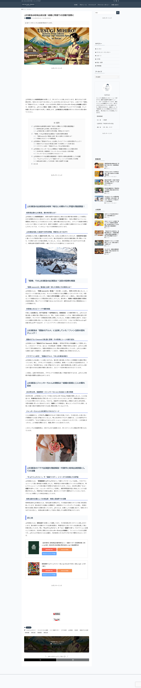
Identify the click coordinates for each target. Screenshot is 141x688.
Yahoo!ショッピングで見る (49, 553)
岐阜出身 (33, 632)
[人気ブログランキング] (56, 614)
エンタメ (28, 18)
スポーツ (99, 55)
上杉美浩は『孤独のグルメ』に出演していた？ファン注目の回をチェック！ (58, 141)
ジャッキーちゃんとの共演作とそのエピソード (50, 153)
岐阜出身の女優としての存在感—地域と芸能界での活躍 (52, 161)
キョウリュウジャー (31, 630)
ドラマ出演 (63, 630)
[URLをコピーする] (73, 659)
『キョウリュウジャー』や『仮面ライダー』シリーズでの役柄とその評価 (57, 159)
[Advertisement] (56, 80)
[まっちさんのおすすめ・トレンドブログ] (28, 4)
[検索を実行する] (117, 12)
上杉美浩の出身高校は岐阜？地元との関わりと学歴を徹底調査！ (54, 126)
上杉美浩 (70, 630)
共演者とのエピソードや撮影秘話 (46, 138)
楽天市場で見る (49, 549)
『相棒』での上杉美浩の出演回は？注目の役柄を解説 (51, 134)
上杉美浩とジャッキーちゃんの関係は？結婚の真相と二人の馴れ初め (56, 149)
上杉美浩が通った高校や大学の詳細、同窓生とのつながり (53, 131)
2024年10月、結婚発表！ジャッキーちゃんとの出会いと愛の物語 (55, 151)
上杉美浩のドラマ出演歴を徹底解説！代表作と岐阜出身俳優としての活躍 (57, 156)
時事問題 (99, 66)
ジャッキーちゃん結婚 (43, 630)
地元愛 (76, 630)
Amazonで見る (64, 549)
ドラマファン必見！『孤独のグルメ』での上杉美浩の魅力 (53, 146)
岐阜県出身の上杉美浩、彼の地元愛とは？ (49, 129)
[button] (40, 659)
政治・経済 (100, 62)
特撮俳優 (39, 632)
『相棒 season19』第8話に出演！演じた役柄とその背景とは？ (54, 136)
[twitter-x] (114, 1)
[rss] (116, 1)
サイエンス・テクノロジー (104, 52)
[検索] (118, 1)
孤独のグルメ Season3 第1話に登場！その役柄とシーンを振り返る (56, 144)
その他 (98, 59)
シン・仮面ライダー (54, 630)
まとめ (36, 164)
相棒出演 (46, 632)
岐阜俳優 (27, 632)
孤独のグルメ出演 (84, 630)
